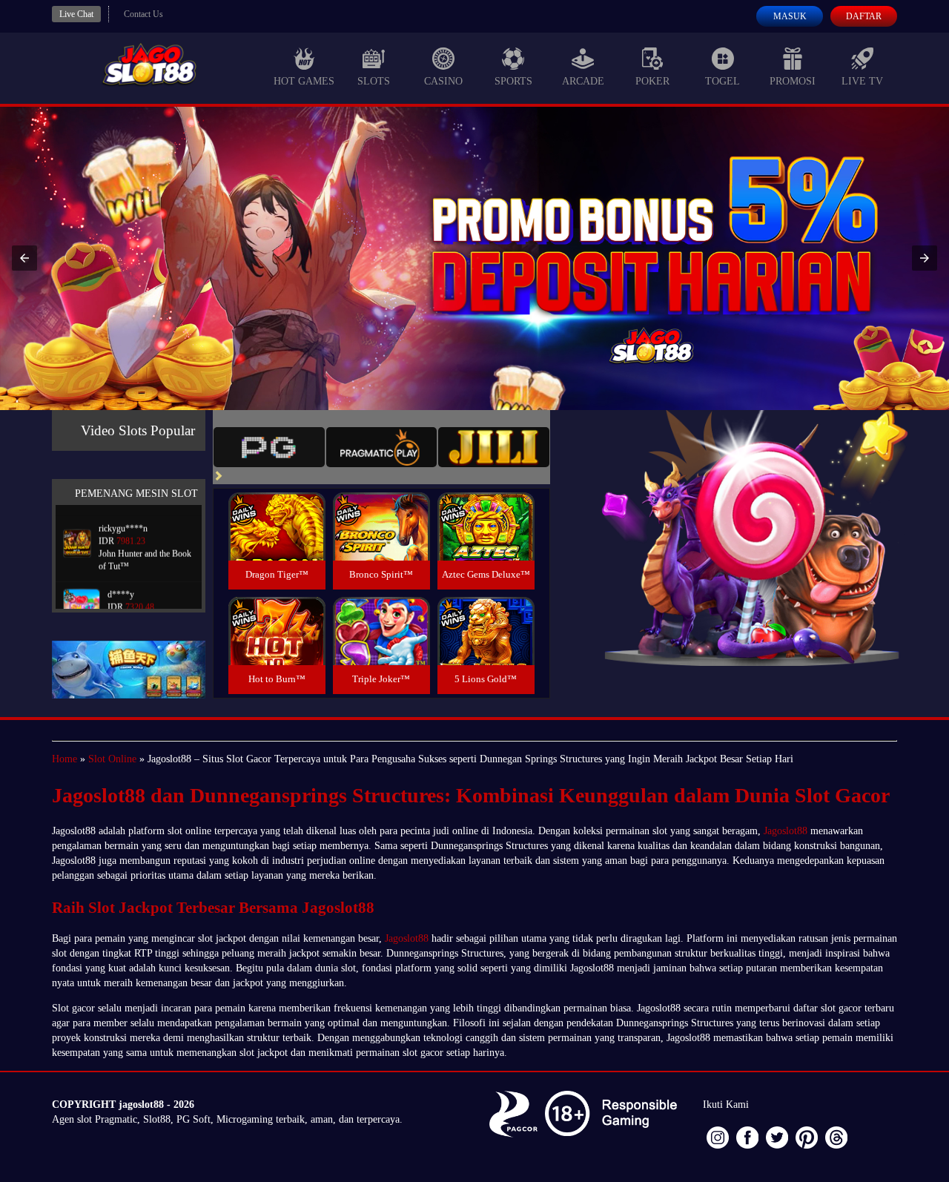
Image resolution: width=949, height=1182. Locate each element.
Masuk (790, 16)
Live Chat (76, 14)
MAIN (277, 542)
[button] (24, 258)
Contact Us (143, 14)
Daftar (864, 16)
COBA (276, 509)
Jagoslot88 (785, 830)
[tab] (269, 447)
